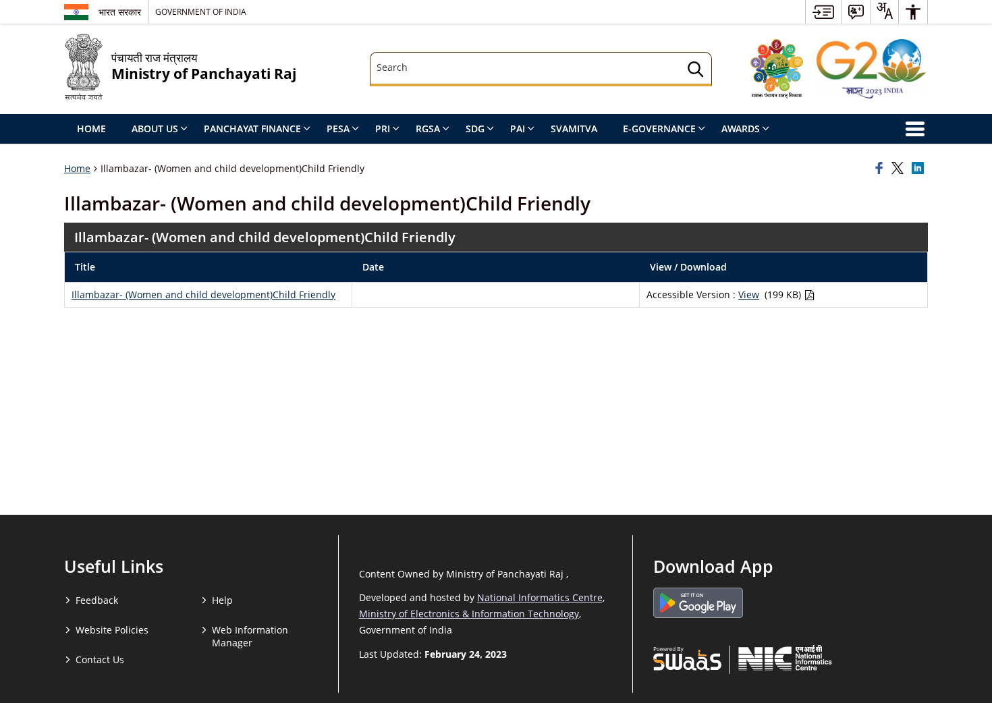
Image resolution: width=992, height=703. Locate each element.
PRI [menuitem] (382, 128)
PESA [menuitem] (338, 128)
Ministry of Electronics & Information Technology (469, 613)
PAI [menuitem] (517, 128)
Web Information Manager (250, 636)
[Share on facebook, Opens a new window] (881, 169)
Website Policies (112, 629)
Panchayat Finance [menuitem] (252, 128)
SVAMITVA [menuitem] (574, 128)
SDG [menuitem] (475, 128)
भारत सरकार (120, 11)
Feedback (97, 600)
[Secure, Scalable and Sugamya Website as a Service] (687, 658)
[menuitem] (823, 12)
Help (222, 600)
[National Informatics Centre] (785, 658)
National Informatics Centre (540, 597)
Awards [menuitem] (740, 128)
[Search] (696, 71)
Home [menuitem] (91, 128)
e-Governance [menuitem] (659, 128)
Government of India (200, 11)
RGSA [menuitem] (428, 128)
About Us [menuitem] (155, 128)
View (748, 294)
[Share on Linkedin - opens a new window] (920, 169)
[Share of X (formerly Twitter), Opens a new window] (899, 169)
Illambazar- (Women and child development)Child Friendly (203, 294)
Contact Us (100, 659)
